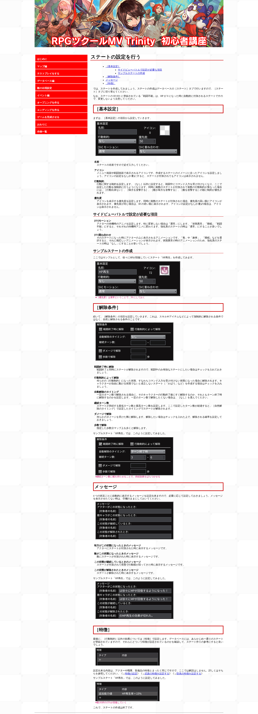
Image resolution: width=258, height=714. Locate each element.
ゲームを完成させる (48, 117)
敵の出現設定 (44, 88)
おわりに (42, 124)
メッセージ (112, 80)
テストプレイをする (48, 73)
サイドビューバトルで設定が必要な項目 (140, 69)
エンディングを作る (48, 110)
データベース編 (45, 81)
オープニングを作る (48, 102)
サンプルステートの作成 (131, 73)
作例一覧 (42, 131)
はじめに (42, 59)
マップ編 (42, 66)
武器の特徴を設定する (157, 673)
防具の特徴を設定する (189, 673)
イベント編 (43, 95)
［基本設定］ (113, 66)
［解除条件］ (113, 76)
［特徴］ (110, 83)
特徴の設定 (131, 673)
